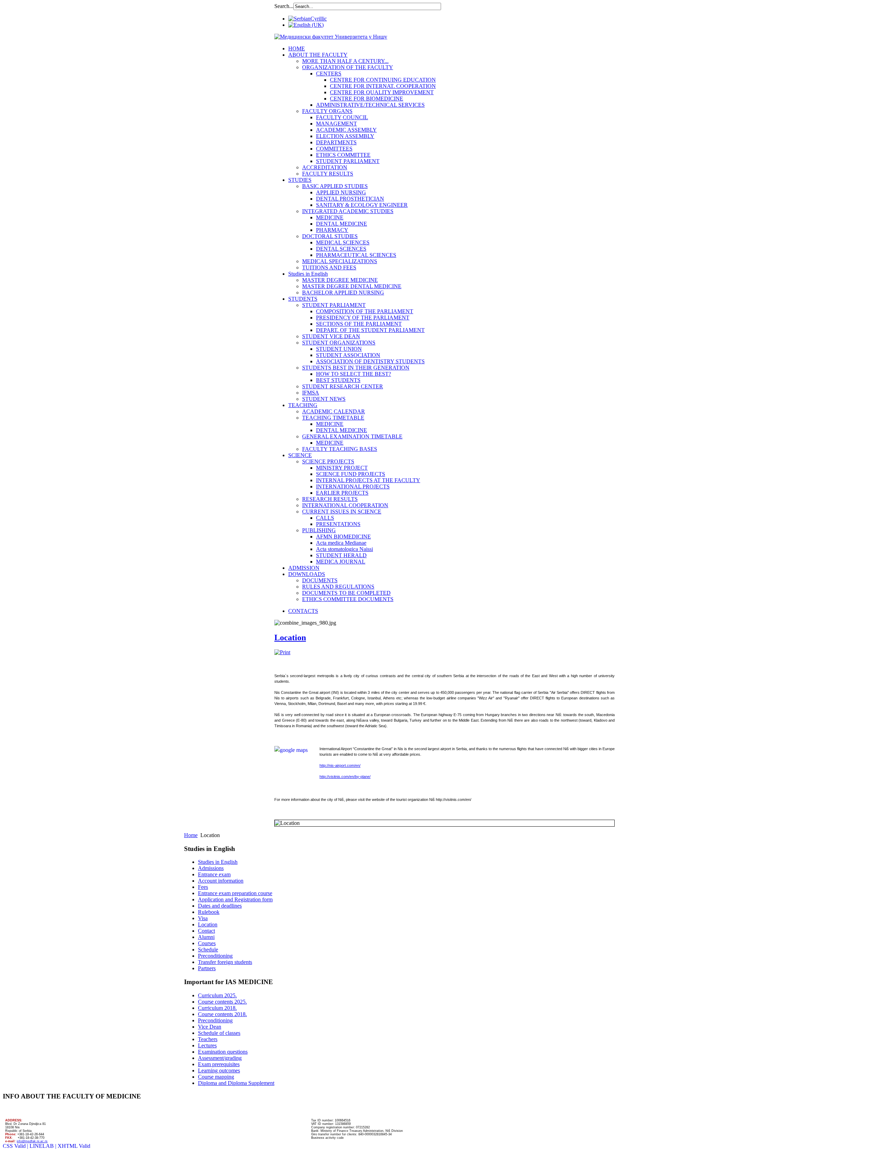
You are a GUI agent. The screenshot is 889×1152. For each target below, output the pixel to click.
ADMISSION (303, 568)
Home (191, 835)
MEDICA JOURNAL (340, 562)
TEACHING (302, 405)
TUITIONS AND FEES (329, 267)
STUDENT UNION (339, 349)
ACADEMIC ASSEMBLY (346, 130)
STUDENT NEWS (324, 399)
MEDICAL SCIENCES (342, 242)
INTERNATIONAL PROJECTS (353, 486)
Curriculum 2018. (217, 1008)
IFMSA (310, 393)
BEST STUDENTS (338, 380)
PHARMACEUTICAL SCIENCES (356, 255)
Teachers (207, 1039)
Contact (206, 931)
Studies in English (308, 274)
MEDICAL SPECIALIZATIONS (339, 261)
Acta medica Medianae (341, 543)
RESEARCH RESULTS (330, 499)
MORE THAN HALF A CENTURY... (345, 61)
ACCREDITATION (324, 167)
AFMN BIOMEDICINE (343, 537)
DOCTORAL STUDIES (330, 236)
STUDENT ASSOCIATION (348, 355)
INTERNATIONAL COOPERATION (345, 505)
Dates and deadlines (220, 906)
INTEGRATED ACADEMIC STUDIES (347, 211)
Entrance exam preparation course (235, 893)
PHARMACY (332, 230)
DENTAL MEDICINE (341, 224)
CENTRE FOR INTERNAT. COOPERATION (383, 86)
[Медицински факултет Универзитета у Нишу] (330, 37)
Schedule (208, 949)
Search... (283, 6)
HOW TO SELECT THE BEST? (353, 374)
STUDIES (299, 180)
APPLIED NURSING (341, 192)
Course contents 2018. (222, 1014)
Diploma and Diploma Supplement (236, 1083)
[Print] (282, 652)
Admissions (211, 868)
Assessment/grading (220, 1058)
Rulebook (208, 912)
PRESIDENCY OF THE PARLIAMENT (362, 318)
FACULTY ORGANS (327, 111)
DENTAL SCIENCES (341, 249)
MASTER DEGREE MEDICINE (340, 280)
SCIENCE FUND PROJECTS (350, 474)
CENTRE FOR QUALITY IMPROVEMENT (382, 92)
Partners (207, 968)
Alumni (206, 937)
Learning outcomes (219, 1070)
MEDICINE (329, 217)
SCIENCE (300, 455)
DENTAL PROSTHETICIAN (350, 199)
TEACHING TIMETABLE (333, 418)
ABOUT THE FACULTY (318, 55)
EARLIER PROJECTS (342, 493)
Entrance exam (214, 874)
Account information (220, 881)
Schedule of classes (219, 1033)
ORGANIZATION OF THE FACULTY (347, 67)
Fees (203, 887)
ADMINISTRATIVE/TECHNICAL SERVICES (370, 105)
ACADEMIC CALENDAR (333, 411)
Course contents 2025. (222, 1002)
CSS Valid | (16, 1146)
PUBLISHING (319, 530)
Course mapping (216, 1077)
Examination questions (223, 1052)
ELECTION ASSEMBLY (345, 136)
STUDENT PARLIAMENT (348, 161)
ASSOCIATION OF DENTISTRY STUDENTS (370, 361)
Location (290, 637)
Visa (203, 918)
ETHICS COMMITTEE (343, 155)
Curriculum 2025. (217, 995)
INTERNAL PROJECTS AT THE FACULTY (368, 480)
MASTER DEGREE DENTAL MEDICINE (351, 286)
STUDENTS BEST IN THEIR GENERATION (355, 368)
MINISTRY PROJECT (342, 468)
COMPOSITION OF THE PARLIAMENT (364, 311)
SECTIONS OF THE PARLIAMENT (359, 324)
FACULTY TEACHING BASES (339, 449)
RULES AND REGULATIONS (338, 587)
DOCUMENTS (320, 580)
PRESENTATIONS (338, 524)
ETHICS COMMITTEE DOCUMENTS (347, 599)
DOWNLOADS (306, 574)
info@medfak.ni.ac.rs (32, 1141)
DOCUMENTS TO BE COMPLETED (346, 593)
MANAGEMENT (336, 124)
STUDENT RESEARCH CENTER (342, 386)
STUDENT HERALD (341, 555)
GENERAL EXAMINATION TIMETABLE (352, 436)
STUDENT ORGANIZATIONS (338, 343)
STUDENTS (302, 299)
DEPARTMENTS (336, 142)
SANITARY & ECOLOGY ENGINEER (362, 205)
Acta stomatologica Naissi (344, 549)
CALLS (325, 518)
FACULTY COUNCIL (342, 117)
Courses (207, 943)
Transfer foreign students (225, 962)
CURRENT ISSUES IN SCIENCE (341, 511)
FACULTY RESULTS (327, 174)
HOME (296, 48)
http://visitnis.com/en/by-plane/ (345, 776)
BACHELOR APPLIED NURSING (343, 292)
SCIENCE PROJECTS (328, 461)
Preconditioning (215, 956)
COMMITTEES (334, 149)
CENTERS (328, 73)
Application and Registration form (235, 899)
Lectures (207, 1045)
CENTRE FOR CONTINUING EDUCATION (383, 80)
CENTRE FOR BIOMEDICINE (366, 99)
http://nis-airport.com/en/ (339, 765)
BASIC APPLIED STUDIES (335, 186)
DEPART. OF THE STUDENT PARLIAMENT (370, 330)
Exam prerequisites (219, 1064)
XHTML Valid (74, 1146)
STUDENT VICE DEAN (331, 336)
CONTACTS (303, 611)
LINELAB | (44, 1146)
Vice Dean (209, 1027)
